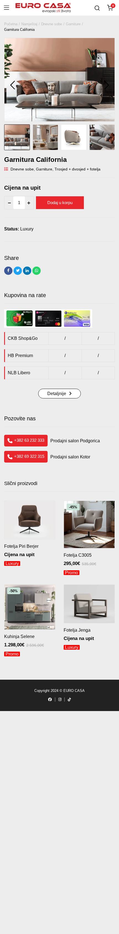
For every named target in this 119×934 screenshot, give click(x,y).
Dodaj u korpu (60, 202)
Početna (10, 24)
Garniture (73, 24)
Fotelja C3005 (78, 555)
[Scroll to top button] (14, 919)
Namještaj (29, 24)
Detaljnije (56, 393)
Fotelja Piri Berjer (21, 546)
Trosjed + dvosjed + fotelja (77, 169)
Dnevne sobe (51, 24)
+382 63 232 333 (29, 440)
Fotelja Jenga (77, 630)
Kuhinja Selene (19, 636)
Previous (12, 85)
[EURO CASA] (43, 8)
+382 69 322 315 (29, 456)
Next (107, 85)
